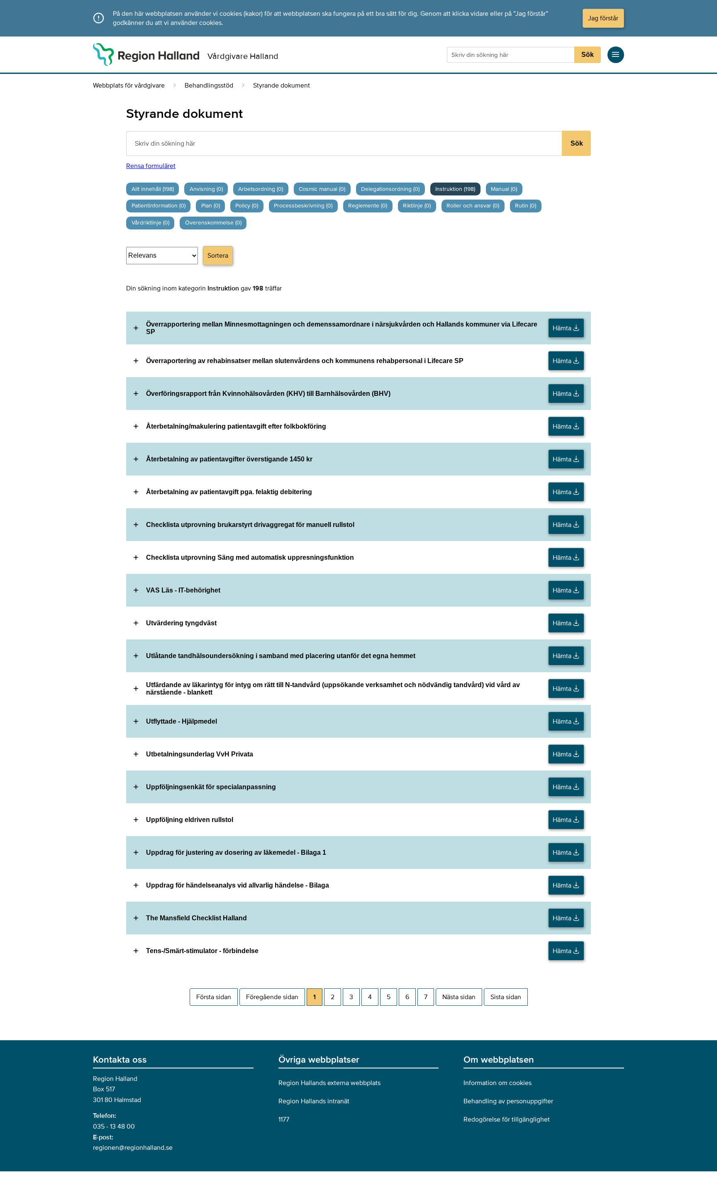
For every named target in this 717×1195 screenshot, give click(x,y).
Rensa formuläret (151, 166)
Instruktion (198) (455, 189)
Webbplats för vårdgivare (129, 85)
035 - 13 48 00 (114, 1126)
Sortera (217, 255)
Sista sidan (505, 997)
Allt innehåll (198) (153, 189)
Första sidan (213, 997)
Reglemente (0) (367, 205)
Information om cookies (497, 1083)
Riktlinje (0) (417, 205)
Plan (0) (210, 205)
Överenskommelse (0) (213, 222)
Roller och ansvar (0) (472, 205)
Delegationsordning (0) (390, 189)
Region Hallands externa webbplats (329, 1083)
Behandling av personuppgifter (508, 1101)
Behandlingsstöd (209, 85)
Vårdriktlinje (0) (150, 222)
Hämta (563, 328)
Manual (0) (504, 189)
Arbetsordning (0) (260, 189)
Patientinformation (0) (158, 205)
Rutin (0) (525, 205)
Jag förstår (603, 18)
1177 (283, 1119)
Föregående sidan (272, 997)
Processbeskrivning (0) (303, 205)
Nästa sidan (459, 997)
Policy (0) (246, 205)
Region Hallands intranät (313, 1101)
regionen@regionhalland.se (133, 1148)
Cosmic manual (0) (322, 189)
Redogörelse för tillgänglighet (506, 1119)
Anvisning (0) (206, 189)
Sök (587, 54)
